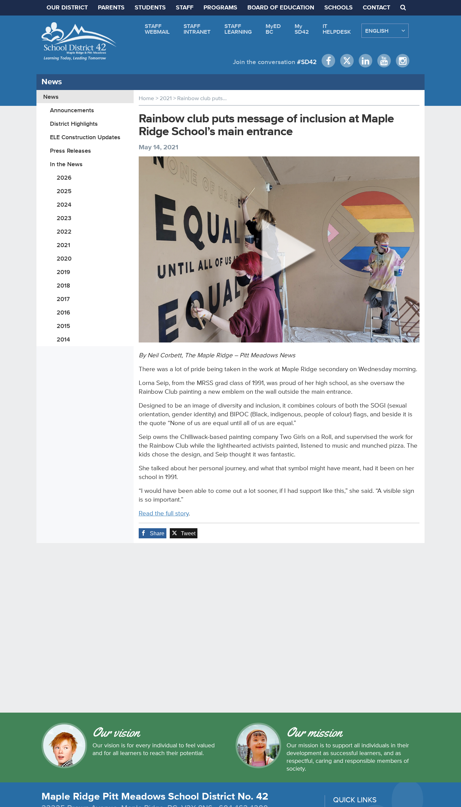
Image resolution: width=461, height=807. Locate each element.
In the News (66, 164)
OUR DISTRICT (67, 8)
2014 (63, 339)
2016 (63, 312)
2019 (63, 271)
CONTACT (376, 8)
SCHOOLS (338, 8)
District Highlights (74, 123)
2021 (63, 244)
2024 (64, 204)
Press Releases (70, 150)
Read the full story (164, 513)
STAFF (184, 8)
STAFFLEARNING (238, 29)
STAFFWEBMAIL (157, 29)
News (51, 96)
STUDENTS (150, 8)
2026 (64, 177)
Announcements (72, 110)
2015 (63, 325)
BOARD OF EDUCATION (280, 8)
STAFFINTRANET (197, 29)
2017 (63, 298)
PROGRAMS (220, 8)
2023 (64, 217)
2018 (63, 285)
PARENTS (111, 8)
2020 (64, 258)
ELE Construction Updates (85, 137)
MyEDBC (273, 29)
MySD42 (302, 29)
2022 (64, 231)
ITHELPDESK (337, 29)
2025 (64, 191)
